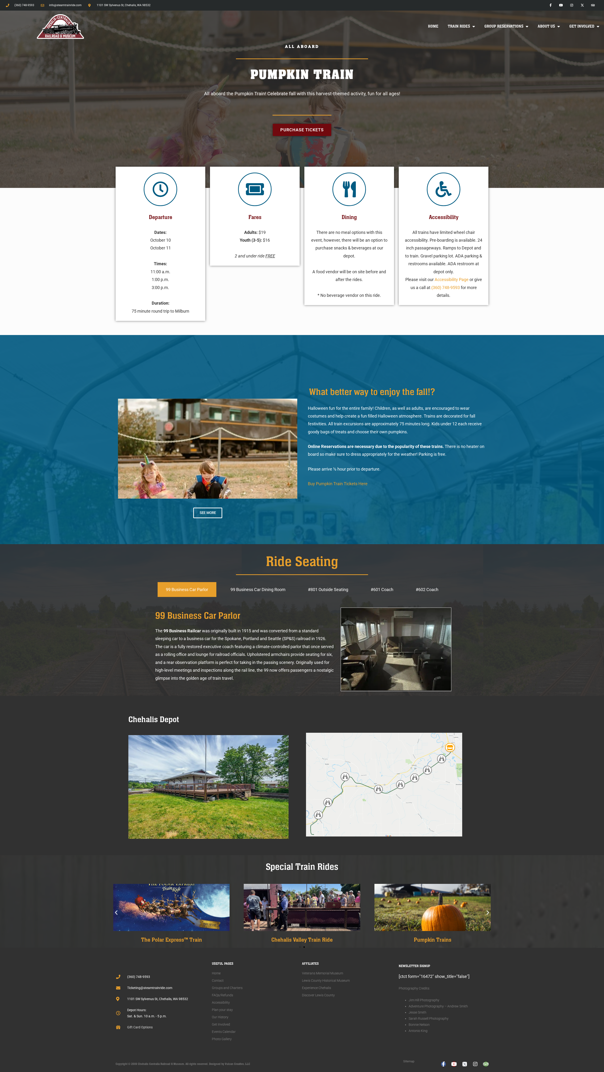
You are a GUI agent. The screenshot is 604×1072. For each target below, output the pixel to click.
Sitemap (408, 1061)
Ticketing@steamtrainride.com (149, 988)
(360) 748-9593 (24, 5)
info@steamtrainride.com (65, 5)
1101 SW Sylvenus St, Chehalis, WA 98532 (157, 999)
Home (433, 26)
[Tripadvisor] (592, 5)
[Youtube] (561, 5)
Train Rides (459, 26)
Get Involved (581, 26)
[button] (116, 912)
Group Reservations (503, 26)
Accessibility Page (452, 279)
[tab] (187, 589)
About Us (546, 26)
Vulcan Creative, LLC (237, 1064)
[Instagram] (571, 5)
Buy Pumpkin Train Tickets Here (338, 483)
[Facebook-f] (550, 5)
